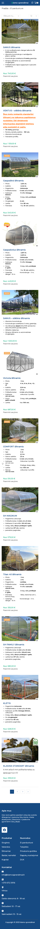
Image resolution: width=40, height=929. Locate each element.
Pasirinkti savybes (10, 76)
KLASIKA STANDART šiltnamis (18, 766)
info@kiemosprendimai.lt (13, 875)
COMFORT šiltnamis (13, 447)
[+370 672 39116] (3, 879)
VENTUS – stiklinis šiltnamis (17, 111)
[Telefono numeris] (32, 3)
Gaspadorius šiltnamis (14, 250)
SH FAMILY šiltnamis (13, 645)
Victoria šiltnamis (12, 378)
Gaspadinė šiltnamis (13, 181)
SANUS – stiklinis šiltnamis (16, 318)
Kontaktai (7, 867)
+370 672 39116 (8, 883)
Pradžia (5, 8)
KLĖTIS (7, 703)
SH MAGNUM (10, 516)
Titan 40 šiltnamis (12, 574)
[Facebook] (4, 830)
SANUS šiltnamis (11, 47)
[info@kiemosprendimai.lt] (3, 872)
